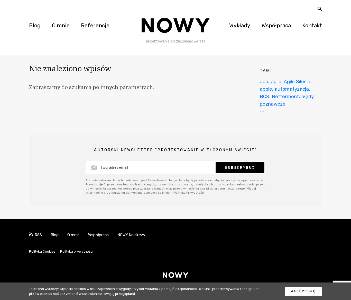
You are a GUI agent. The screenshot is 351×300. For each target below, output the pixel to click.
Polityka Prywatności (189, 192)
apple (266, 89)
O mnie (61, 25)
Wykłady (239, 25)
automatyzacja (292, 89)
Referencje (95, 25)
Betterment (285, 96)
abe (264, 81)
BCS (264, 96)
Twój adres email (114, 167)
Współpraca (276, 25)
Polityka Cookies (42, 251)
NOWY (176, 25)
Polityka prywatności (76, 251)
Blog (35, 25)
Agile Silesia (297, 81)
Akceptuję (303, 291)
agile (276, 81)
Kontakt (312, 25)
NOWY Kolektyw (131, 235)
